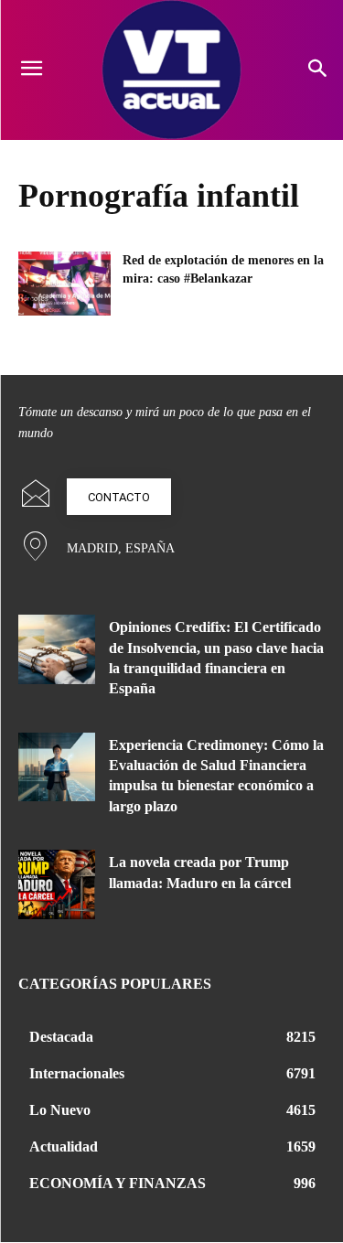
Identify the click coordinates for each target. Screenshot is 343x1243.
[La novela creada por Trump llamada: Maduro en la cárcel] (56, 884)
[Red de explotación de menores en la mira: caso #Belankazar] (64, 284)
